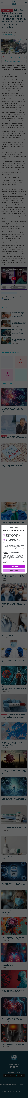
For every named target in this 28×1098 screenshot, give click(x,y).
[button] (14, 543)
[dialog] (14, 549)
